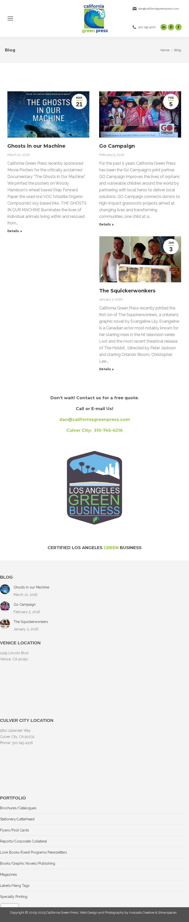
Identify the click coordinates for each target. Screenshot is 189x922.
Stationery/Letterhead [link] (17, 819)
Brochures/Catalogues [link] (18, 808)
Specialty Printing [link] (13, 897)
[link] (10, 18)
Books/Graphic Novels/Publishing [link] (27, 863)
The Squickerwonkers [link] (127, 291)
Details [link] (13, 231)
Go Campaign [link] (117, 146)
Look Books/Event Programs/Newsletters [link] (33, 852)
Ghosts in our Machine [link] (36, 146)
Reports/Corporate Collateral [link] (23, 841)
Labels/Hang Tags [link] (15, 886)
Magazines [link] (8, 874)
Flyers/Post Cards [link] (14, 830)
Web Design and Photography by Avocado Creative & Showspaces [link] (128, 912)
